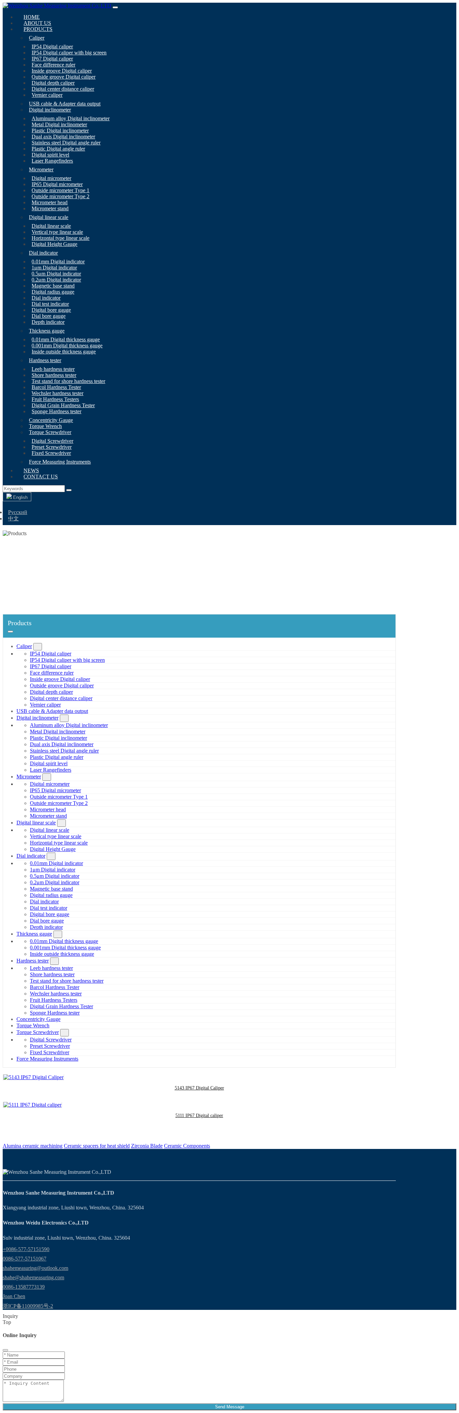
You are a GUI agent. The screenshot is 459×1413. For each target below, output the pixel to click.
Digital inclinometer (50, 110)
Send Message (229, 1406)
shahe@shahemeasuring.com (33, 1277)
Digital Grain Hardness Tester (63, 405)
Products (38, 29)
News (31, 470)
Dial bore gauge (49, 316)
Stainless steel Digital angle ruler (66, 142)
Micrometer (41, 169)
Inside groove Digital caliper (62, 71)
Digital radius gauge (53, 292)
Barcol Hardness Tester (56, 387)
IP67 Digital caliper (52, 58)
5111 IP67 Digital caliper (199, 1115)
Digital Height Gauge (54, 244)
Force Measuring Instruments (60, 462)
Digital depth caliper (53, 83)
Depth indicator (48, 322)
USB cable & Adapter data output (64, 103)
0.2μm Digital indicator (56, 280)
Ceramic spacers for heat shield (97, 1146)
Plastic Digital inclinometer (60, 130)
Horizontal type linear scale (60, 238)
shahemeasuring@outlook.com (35, 1268)
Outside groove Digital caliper (63, 77)
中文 (13, 518)
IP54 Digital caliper (52, 46)
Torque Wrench (45, 426)
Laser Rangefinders (52, 161)
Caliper (36, 38)
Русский (17, 512)
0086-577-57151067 (24, 1258)
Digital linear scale (48, 217)
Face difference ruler (53, 65)
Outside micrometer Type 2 (60, 196)
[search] (69, 490)
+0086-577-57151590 (26, 1249)
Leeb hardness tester (53, 369)
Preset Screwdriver (52, 447)
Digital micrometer (51, 178)
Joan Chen (14, 1296)
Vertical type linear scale (57, 232)
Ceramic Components (187, 1146)
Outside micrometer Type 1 (60, 190)
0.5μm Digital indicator (56, 273)
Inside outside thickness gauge (64, 351)
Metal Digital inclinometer (59, 124)
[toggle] (115, 7)
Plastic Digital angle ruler (58, 149)
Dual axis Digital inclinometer (63, 136)
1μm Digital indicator (54, 267)
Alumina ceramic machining (32, 1146)
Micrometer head (50, 202)
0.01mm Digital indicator (58, 261)
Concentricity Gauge (51, 420)
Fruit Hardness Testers (55, 399)
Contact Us (41, 476)
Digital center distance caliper (63, 89)
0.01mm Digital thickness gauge (66, 339)
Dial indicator (43, 253)
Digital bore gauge (51, 310)
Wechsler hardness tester (57, 393)
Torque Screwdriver (50, 432)
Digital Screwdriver (52, 441)
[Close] (5, 1350)
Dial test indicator (50, 304)
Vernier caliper (47, 95)
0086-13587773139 (24, 1287)
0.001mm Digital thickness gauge (67, 345)
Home (32, 17)
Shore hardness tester (54, 375)
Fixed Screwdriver (51, 453)
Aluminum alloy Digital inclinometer (71, 118)
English (20, 497)
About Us (37, 23)
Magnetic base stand (53, 286)
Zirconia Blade (147, 1146)
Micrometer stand (50, 208)
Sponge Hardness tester (56, 411)
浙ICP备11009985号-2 (28, 1306)
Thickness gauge (47, 331)
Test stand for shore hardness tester (68, 381)
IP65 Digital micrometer (57, 184)
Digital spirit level (50, 155)
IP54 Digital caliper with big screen (69, 52)
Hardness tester (45, 360)
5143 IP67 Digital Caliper (199, 1087)
